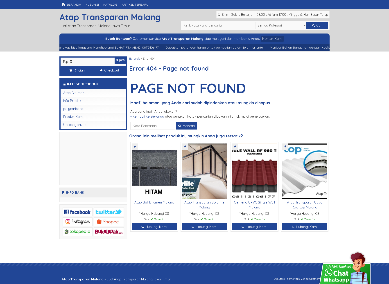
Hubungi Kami (156, 227)
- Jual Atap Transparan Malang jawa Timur (116, 279)
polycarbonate (74, 109)
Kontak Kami (272, 38)
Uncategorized (74, 125)
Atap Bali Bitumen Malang (154, 202)
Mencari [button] (188, 126)
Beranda (73, 4)
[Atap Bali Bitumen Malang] (154, 171)
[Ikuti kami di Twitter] (109, 211)
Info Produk (72, 100)
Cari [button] (318, 25)
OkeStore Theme (284, 278)
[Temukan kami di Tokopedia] (78, 231)
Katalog (110, 4)
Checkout (111, 70)
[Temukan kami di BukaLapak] (109, 231)
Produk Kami (73, 116)
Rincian (79, 70)
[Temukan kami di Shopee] (109, 221)
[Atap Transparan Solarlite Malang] (204, 171)
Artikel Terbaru (135, 4)
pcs (120, 60)
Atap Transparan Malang (110, 17)
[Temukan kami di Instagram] (78, 221)
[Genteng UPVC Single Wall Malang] (254, 171)
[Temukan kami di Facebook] (78, 211)
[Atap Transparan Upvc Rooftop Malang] (304, 171)
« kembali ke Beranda (147, 116)
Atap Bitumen (73, 93)
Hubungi (92, 4)
